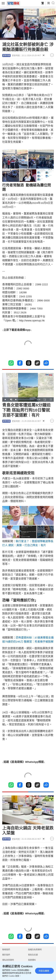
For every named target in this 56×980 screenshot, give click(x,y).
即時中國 (6, 55)
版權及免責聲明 (35, 949)
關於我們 (6, 955)
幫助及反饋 (33, 955)
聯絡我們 (6, 949)
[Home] (13, 3)
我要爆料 (32, 960)
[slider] (25, 399)
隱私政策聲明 (8, 960)
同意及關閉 (44, 971)
